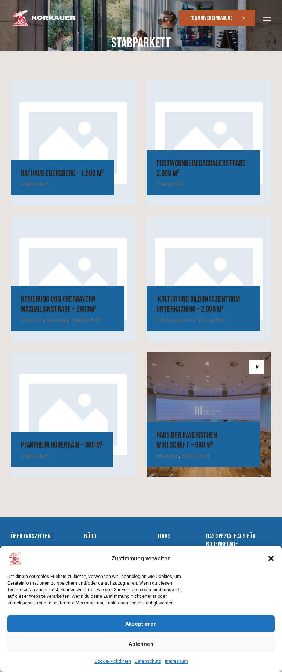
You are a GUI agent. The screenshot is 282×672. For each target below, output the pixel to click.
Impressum (176, 661)
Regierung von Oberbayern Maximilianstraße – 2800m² (58, 304)
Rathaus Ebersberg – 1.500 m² (62, 173)
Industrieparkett (176, 320)
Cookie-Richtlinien (112, 661)
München (168, 455)
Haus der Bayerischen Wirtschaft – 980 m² (186, 440)
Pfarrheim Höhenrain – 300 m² (62, 445)
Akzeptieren (141, 624)
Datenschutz (148, 661)
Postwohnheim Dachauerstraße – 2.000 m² (203, 168)
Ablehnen (141, 644)
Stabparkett (35, 184)
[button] (271, 558)
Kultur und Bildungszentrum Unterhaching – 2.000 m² (198, 304)
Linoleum (32, 320)
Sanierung (58, 320)
